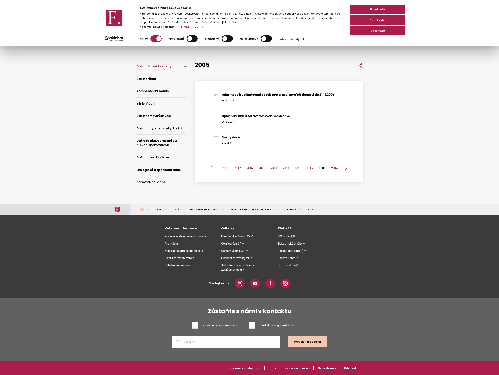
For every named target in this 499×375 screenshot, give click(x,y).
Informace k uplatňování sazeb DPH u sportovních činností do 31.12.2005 (278, 95)
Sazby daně (231, 137)
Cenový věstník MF (233, 251)
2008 (298, 168)
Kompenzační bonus (152, 91)
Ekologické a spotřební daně (158, 170)
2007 (310, 168)
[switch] (192, 38)
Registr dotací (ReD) (290, 251)
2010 (274, 168)
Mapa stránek (327, 368)
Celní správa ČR (231, 243)
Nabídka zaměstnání (178, 265)
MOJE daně (285, 236)
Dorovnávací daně (150, 182)
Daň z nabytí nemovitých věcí (159, 128)
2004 (334, 168)
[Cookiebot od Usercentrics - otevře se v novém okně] (114, 39)
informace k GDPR (189, 26)
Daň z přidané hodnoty (153, 66)
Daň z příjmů (146, 79)
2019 (225, 168)
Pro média (171, 243)
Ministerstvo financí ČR (236, 236)
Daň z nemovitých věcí (153, 116)
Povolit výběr (377, 20)
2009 (286, 168)
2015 (262, 168)
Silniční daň (145, 104)
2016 (250, 168)
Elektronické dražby (290, 243)
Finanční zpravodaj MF (235, 258)
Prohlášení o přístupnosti (243, 368)
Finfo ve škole (287, 265)
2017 (237, 168)
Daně (159, 209)
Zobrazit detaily (289, 39)
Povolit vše (377, 9)
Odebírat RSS (353, 368)
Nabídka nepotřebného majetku (184, 251)
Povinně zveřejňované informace (186, 236)
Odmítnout (378, 30)
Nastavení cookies (297, 368)
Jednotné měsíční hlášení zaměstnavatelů (237, 267)
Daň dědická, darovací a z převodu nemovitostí (156, 143)
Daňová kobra (286, 258)
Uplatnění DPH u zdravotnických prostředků (256, 116)
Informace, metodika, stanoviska (250, 209)
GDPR (272, 368)
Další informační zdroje (179, 258)
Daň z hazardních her (153, 157)
